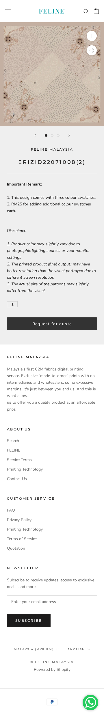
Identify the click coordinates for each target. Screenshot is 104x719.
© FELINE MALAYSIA (52, 662)
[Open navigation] (8, 11)
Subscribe (28, 620)
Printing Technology (25, 469)
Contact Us (17, 479)
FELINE (13, 450)
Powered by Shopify (52, 669)
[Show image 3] (58, 135)
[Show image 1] (46, 135)
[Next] (69, 135)
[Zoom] (92, 36)
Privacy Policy (19, 520)
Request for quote (52, 324)
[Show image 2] (52, 135)
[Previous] (35, 135)
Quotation (16, 548)
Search (13, 440)
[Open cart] (96, 11)
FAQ (11, 510)
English (76, 649)
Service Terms (19, 460)
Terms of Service (22, 539)
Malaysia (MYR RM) (34, 649)
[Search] (86, 11)
